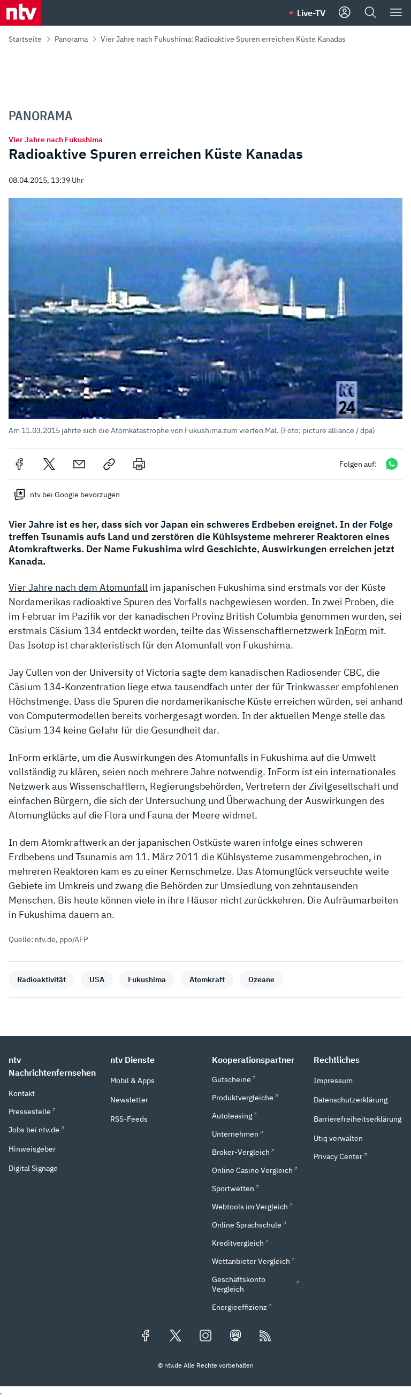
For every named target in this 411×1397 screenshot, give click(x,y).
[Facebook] (19, 464)
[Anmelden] (344, 13)
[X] (49, 464)
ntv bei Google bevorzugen (75, 494)
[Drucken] (139, 464)
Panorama (71, 39)
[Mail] (79, 464)
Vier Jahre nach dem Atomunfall (78, 587)
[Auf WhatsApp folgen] (391, 464)
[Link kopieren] (109, 464)
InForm (351, 630)
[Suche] (370, 13)
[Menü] (396, 13)
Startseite (25, 39)
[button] (205, 316)
